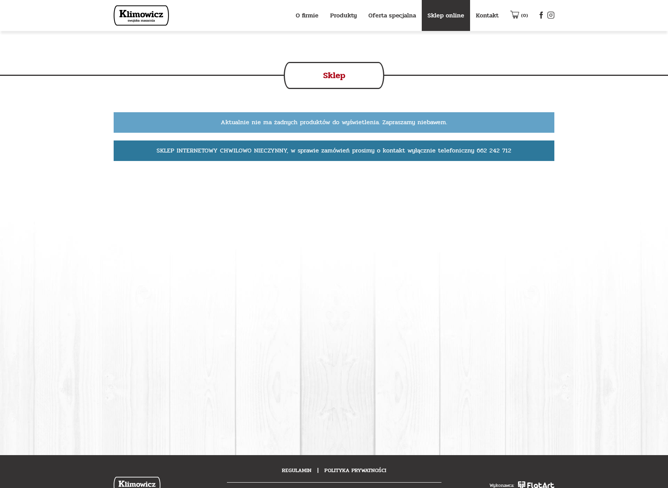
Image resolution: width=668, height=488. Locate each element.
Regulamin (297, 470)
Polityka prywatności (355, 470)
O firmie (307, 15)
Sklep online (446, 15)
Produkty (343, 15)
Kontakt (487, 15)
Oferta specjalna (392, 15)
